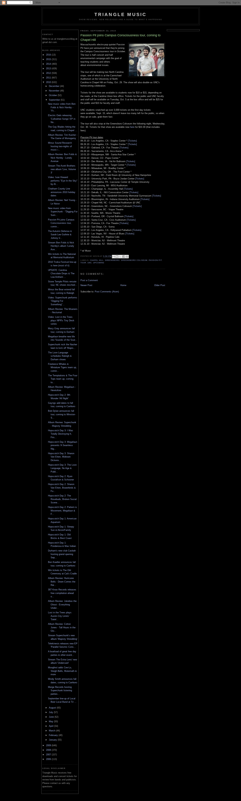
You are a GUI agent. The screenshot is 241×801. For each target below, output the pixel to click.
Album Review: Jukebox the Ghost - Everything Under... (62, 604)
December (54, 86)
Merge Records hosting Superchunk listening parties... (60, 690)
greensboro (112, 260)
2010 (49, 82)
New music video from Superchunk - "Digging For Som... (62, 211)
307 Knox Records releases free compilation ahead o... (62, 593)
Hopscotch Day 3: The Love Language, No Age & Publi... (62, 468)
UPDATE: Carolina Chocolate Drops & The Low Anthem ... (61, 273)
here (132, 127)
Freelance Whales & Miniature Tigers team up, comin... (62, 367)
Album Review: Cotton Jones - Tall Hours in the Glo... (62, 627)
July (51, 712)
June (52, 717)
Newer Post (86, 285)
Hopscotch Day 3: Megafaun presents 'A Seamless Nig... (62, 445)
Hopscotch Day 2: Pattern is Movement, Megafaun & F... (62, 510)
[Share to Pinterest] (127, 256)
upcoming (98, 263)
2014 (49, 64)
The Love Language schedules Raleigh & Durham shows (60, 356)
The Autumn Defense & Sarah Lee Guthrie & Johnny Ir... (60, 234)
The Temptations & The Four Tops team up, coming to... (62, 379)
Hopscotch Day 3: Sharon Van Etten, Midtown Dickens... (61, 457)
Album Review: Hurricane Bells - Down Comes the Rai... (61, 581)
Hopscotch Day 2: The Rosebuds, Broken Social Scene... (62, 499)
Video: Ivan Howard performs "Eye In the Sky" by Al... (62, 180)
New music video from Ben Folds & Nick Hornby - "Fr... (62, 107)
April (51, 726)
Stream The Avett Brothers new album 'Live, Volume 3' (62, 169)
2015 (49, 59)
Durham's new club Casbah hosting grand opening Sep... (62, 554)
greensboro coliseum (134, 260)
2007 (49, 754)
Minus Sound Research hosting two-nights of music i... (60, 146)
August (53, 707)
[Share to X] (120, 256)
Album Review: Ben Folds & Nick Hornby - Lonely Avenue (62, 157)
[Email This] (113, 256)
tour (83, 263)
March (52, 730)
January (53, 739)
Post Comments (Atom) (107, 291)
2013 (49, 68)
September (55, 100)
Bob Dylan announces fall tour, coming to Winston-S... (62, 414)
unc (90, 263)
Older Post (159, 285)
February (54, 735)
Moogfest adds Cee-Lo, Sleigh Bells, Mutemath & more (62, 671)
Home (123, 285)
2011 (49, 77)
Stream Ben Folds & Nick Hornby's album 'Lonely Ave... (61, 246)
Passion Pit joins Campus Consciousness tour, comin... (61, 223)
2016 (49, 54)
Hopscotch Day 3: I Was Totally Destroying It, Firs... (60, 434)
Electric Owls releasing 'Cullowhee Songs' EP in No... (61, 119)
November (54, 90)
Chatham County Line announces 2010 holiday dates (61, 192)
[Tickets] (132, 140)
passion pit (155, 260)
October (53, 95)
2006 (49, 759)
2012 (49, 73)
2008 (49, 750)
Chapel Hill (97, 260)
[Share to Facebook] (123, 256)
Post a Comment (89, 280)
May (51, 721)
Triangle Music (120, 14)
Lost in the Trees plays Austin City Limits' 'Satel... (59, 616)
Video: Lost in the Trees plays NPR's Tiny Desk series (61, 320)
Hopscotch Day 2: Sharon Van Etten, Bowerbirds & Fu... (62, 487)
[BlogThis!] (117, 256)
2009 (49, 745)
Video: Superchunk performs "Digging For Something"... (62, 301)
